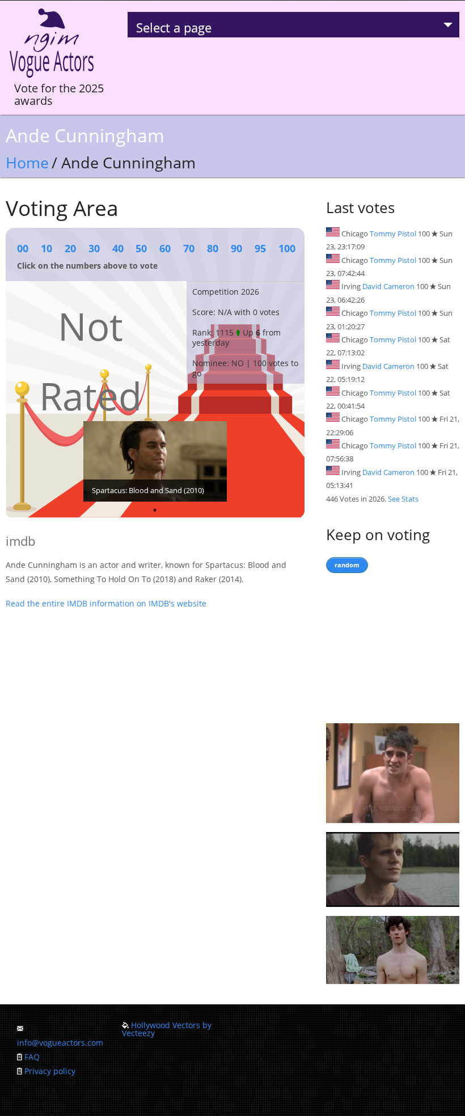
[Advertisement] (392, 645)
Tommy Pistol (393, 233)
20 (70, 248)
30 (94, 248)
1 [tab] (154, 510)
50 (141, 248)
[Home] (52, 78)
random (347, 565)
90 (236, 248)
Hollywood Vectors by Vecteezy (167, 1029)
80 (212, 248)
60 (165, 248)
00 (22, 248)
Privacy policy (49, 1071)
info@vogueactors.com (60, 1042)
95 (260, 248)
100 (286, 248)
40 (118, 248)
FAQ (32, 1056)
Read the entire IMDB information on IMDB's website (106, 603)
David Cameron (388, 286)
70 (189, 248)
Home (27, 162)
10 (46, 248)
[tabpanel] (155, 461)
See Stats (403, 499)
